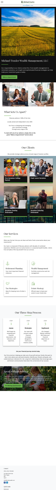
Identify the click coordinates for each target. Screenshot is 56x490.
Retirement (6, 489)
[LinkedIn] (7, 482)
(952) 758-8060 (10, 471)
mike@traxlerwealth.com (9, 480)
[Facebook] (5, 482)
